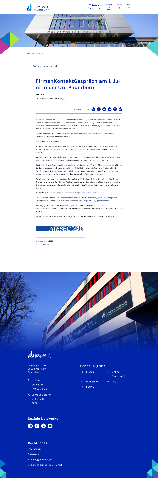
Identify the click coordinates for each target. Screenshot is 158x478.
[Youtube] (50, 425)
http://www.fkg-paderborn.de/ (96, 201)
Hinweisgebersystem (40, 459)
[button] (95, 6)
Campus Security (41, 394)
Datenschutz (35, 454)
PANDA (90, 387)
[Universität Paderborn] (40, 354)
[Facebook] (36, 425)
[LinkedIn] (43, 425)
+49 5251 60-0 (40, 388)
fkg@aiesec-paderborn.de (86, 193)
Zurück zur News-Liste (45, 66)
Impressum (35, 448)
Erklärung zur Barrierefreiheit (45, 464)
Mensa (90, 371)
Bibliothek (92, 381)
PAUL (115, 381)
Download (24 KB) (42, 245)
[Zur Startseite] (38, 7)
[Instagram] (30, 425)
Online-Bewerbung (118, 374)
